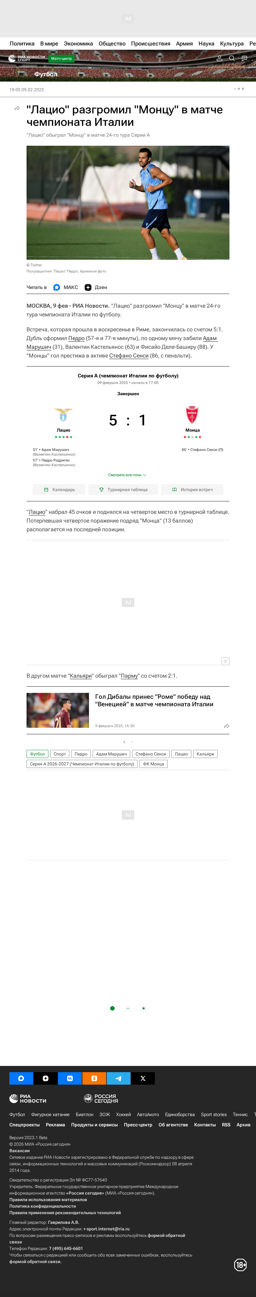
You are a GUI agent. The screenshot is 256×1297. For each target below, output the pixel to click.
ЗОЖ (105, 1114)
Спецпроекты (24, 1125)
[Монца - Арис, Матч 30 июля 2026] (185, 437)
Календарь (63, 489)
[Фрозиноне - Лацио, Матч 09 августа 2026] (63, 437)
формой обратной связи (34, 1261)
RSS (226, 1125)
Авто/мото (148, 1114)
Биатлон (84, 1114)
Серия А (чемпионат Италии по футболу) (128, 376)
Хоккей (123, 1114)
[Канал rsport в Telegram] (118, 1078)
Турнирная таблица (128, 489)
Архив (243, 1125)
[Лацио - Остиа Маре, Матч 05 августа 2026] (60, 437)
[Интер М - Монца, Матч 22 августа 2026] (200, 437)
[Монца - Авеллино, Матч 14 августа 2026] (196, 437)
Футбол (37, 753)
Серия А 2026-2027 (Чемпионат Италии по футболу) (82, 763)
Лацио (37, 512)
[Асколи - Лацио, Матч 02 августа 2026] (56, 437)
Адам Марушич (55, 449)
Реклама (55, 1125)
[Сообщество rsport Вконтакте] (70, 1078)
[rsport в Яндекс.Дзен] (45, 1078)
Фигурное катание (50, 1114)
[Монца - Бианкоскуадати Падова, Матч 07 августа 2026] (192, 437)
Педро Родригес (56, 460)
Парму (129, 675)
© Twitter (34, 265)
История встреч (197, 489)
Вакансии (19, 1150)
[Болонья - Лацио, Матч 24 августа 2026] (71, 437)
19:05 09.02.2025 (26, 89)
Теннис (240, 1114)
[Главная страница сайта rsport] (40, 58)
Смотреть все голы (124, 475)
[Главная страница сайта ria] (10, 58)
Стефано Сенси (129, 355)
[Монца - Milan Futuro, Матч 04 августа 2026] (189, 437)
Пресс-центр (138, 1125)
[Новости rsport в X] (143, 1078)
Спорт (60, 753)
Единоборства (180, 1114)
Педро (76, 338)
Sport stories (214, 1114)
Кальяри (81, 675)
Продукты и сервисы (94, 1125)
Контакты (205, 1125)
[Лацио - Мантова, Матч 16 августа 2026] (67, 437)
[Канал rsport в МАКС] (21, 1078)
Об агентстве (173, 1125)
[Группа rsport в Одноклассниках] (94, 1078)
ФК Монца (153, 763)
